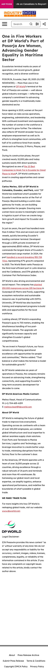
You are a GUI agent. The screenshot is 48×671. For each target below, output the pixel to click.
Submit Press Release (13, 661)
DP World (20, 86)
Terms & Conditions (35, 661)
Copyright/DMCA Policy (16, 666)
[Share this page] (44, 24)
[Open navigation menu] (4, 24)
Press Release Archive (28, 655)
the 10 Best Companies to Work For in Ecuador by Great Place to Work (24, 170)
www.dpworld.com (11, 511)
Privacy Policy (37, 666)
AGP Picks (7, 4)
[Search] (31, 24)
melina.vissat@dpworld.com (18, 407)
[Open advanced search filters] (37, 24)
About (12, 655)
